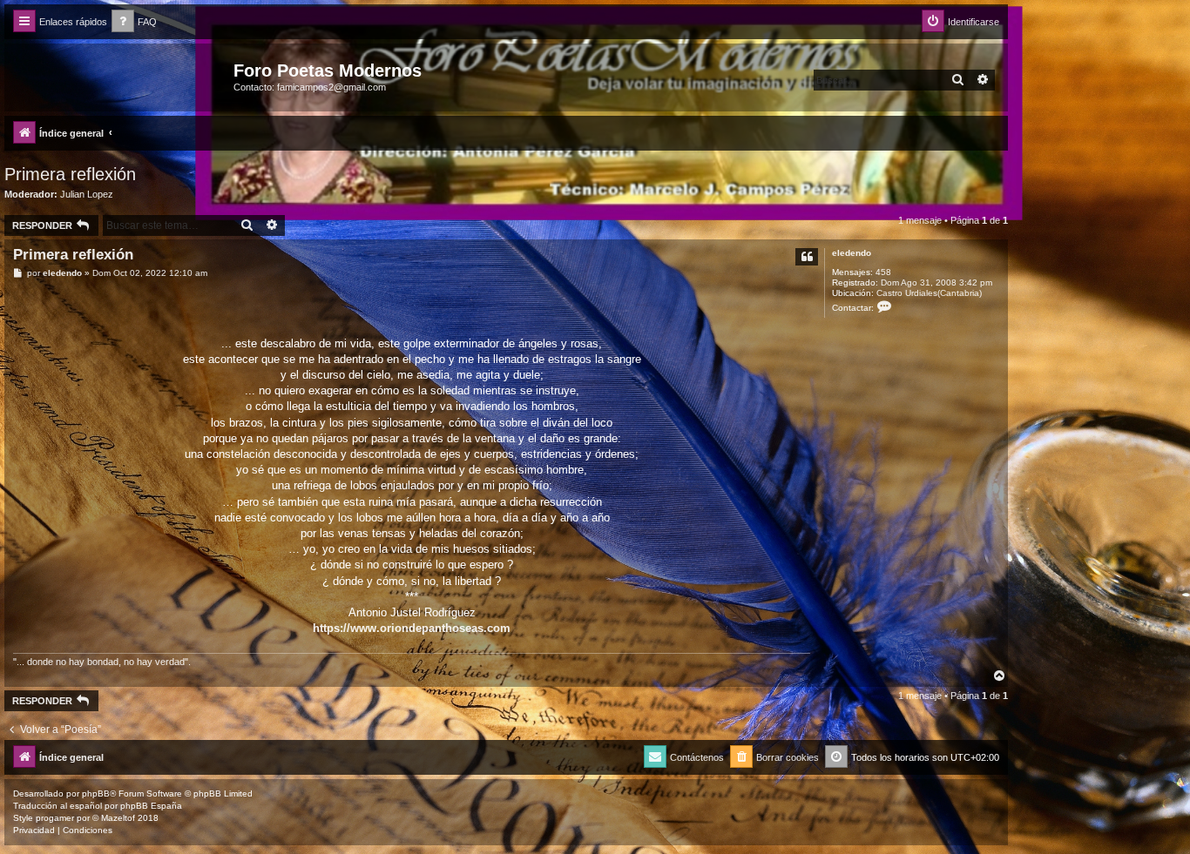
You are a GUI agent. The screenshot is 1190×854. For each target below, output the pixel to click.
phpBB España (151, 805)
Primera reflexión (70, 174)
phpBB (96, 793)
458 (883, 272)
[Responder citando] (806, 257)
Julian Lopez (86, 194)
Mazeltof (118, 818)
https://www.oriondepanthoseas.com (411, 628)
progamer (55, 818)
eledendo (851, 253)
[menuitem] (134, 22)
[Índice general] (121, 76)
